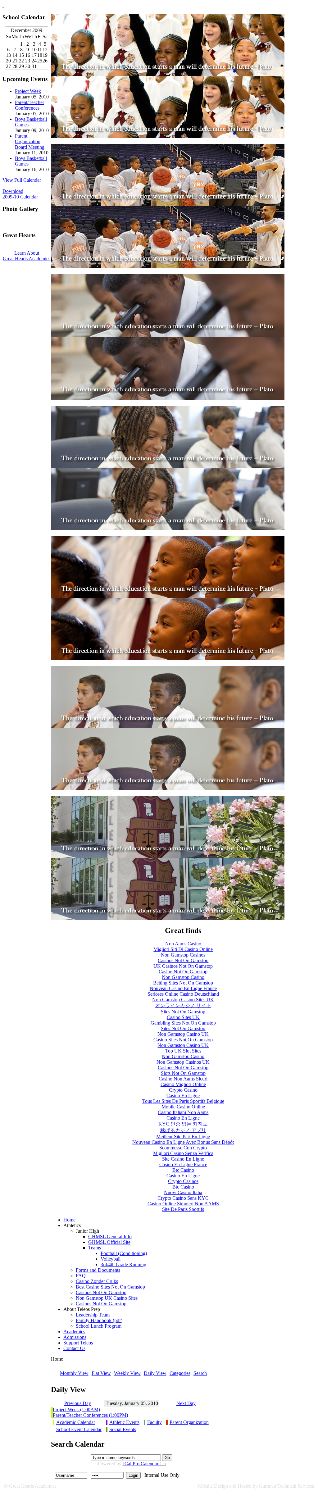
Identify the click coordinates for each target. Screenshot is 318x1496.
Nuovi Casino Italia (183, 1192)
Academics (74, 1331)
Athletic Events (124, 1422)
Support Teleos (78, 1342)
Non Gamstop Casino (183, 977)
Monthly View (74, 1373)
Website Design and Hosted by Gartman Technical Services (255, 1486)
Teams (94, 1247)
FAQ (81, 1275)
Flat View (101, 1373)
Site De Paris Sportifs (183, 1209)
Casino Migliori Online (183, 1084)
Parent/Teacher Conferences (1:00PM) (90, 1415)
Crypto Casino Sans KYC (183, 1198)
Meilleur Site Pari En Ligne (183, 1136)
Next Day (186, 1403)
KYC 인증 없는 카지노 (183, 1123)
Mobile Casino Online (183, 1106)
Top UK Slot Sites (183, 1050)
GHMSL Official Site (109, 1242)
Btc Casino (183, 1170)
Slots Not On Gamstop (183, 1073)
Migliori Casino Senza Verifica (183, 1153)
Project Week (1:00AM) (76, 1409)
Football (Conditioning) (124, 1253)
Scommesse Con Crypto (183, 1147)
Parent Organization (189, 1422)
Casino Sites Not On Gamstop (183, 1039)
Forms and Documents (98, 1270)
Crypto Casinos (183, 1181)
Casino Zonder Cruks (97, 1281)
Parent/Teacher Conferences (29, 105)
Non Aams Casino (183, 943)
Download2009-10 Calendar (20, 194)
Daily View (155, 1373)
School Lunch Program (98, 1326)
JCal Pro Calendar (144, 1463)
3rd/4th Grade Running (123, 1264)
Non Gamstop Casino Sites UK (183, 999)
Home (69, 1219)
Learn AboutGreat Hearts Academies (26, 255)
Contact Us (74, 1348)
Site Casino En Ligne (183, 1159)
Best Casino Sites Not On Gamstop (110, 1286)
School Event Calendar (79, 1429)
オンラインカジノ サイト (183, 1005)
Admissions (74, 1337)
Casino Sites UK (183, 1017)
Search (200, 1373)
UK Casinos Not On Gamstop (183, 966)
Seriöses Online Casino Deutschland (183, 994)
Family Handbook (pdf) (99, 1320)
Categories (180, 1373)
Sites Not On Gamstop (183, 1011)
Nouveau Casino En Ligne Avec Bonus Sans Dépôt (183, 1142)
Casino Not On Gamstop (183, 971)
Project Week (28, 91)
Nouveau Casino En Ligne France (183, 988)
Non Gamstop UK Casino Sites (107, 1298)
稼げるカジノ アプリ (183, 1130)
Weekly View (127, 1373)
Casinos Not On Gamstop (183, 960)
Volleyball (110, 1259)
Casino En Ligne (183, 1095)
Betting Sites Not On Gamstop (183, 982)
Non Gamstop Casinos (183, 954)
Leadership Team (93, 1314)
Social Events (122, 1429)
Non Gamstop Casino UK (183, 1034)
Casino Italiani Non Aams (183, 1112)
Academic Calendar (75, 1422)
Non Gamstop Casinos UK (183, 1062)
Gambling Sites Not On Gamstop (183, 1022)
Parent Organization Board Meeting (29, 141)
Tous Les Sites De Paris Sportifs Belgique (183, 1101)
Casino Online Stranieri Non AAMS (183, 1203)
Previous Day (77, 1403)
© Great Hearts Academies (30, 1486)
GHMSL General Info (110, 1236)
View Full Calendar (21, 180)
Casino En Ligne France (183, 1164)
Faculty (154, 1422)
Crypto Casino (183, 1090)
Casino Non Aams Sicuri (183, 1078)
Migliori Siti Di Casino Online (183, 949)
